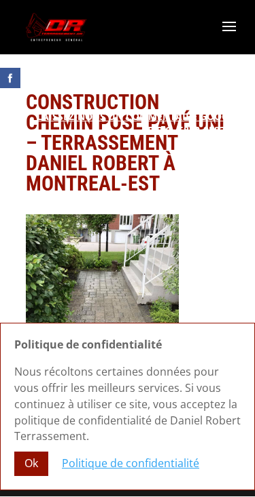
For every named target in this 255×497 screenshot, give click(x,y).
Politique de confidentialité (130, 463)
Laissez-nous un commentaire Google (138, 116)
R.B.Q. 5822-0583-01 (193, 129)
